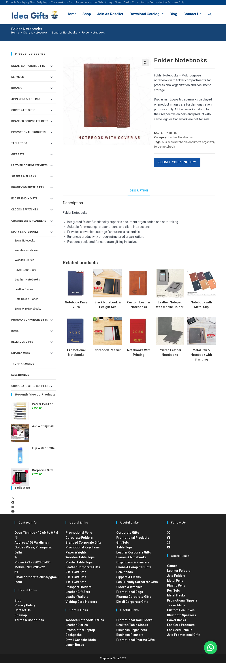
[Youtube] (13, 511)
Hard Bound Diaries (26, 299)
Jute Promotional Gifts (183, 635)
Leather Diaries (24, 289)
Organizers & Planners (28, 220)
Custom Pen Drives (181, 610)
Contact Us (23, 610)
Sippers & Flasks (23, 176)
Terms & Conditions (29, 620)
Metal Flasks (176, 595)
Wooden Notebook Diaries (85, 620)
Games (172, 566)
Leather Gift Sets (78, 592)
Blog (18, 600)
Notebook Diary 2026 (76, 305)
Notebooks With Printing (139, 352)
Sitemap (21, 615)
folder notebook (164, 146)
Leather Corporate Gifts (29, 165)
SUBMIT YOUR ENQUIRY (177, 162)
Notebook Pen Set (107, 350)
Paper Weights (76, 552)
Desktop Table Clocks (132, 625)
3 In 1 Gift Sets (76, 577)
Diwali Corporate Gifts (28, 65)
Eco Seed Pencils (179, 630)
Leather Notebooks (180, 137)
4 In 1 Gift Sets (76, 582)
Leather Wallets (77, 596)
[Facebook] (12, 502)
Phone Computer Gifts (27, 187)
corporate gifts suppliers (30, 386)
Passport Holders (79, 587)
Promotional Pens (79, 532)
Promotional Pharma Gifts (135, 640)
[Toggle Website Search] (209, 14)
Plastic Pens (176, 585)
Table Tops (19, 143)
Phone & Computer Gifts (133, 567)
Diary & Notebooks (25, 231)
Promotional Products (28, 132)
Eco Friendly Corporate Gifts (137, 582)
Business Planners (129, 635)
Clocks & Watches (24, 209)
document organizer (201, 142)
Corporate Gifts (23, 110)
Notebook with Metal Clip (201, 305)
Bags (15, 330)
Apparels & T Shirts (25, 99)
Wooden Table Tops (80, 557)
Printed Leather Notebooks (170, 352)
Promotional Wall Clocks (134, 620)
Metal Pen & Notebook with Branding (201, 354)
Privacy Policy (25, 605)
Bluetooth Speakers (181, 615)
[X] (12, 498)
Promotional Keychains (83, 547)
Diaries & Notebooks (131, 557)
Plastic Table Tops (79, 562)
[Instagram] (12, 507)
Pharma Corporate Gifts (29, 319)
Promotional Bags (129, 592)
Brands (16, 87)
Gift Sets (17, 154)
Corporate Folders (79, 537)
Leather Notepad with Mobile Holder (170, 305)
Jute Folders (176, 576)
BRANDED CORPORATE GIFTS (30, 121)
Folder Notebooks (93, 32)
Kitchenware (20, 352)
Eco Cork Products (181, 625)
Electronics (20, 374)
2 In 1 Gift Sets (76, 572)
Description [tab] (139, 190)
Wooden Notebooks (27, 250)
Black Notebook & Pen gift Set (107, 305)
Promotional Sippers (182, 600)
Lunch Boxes (75, 644)
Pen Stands (124, 572)
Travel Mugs (176, 605)
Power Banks (176, 620)
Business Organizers (131, 630)
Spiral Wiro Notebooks (28, 308)
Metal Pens (175, 580)
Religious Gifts (22, 341)
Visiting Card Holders (81, 602)
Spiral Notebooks (25, 240)
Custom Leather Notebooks (139, 305)
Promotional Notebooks (76, 352)
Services (17, 76)
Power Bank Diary (25, 269)
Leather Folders (178, 570)
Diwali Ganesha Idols (81, 640)
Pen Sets (173, 590)
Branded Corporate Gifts (84, 542)
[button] (145, 62)
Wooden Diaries (24, 260)
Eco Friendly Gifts (24, 198)
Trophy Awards (22, 363)
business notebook (174, 142)
